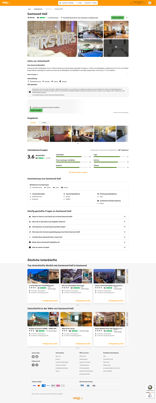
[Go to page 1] (77, 143)
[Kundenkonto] (151, 3)
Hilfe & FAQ (82, 356)
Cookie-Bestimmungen (62, 362)
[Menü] (153, 385)
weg (29, 9)
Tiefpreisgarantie (84, 365)
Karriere (58, 359)
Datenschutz (107, 365)
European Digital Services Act (111, 368)
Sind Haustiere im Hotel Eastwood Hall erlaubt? (49, 227)
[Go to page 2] (78, 143)
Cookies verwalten (61, 365)
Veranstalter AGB (108, 359)
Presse (57, 371)
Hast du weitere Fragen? (40, 247)
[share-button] (127, 18)
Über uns (58, 356)
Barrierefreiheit (107, 371)
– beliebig (70, 3)
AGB (104, 356)
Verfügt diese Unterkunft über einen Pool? (47, 237)
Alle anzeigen (32, 84)
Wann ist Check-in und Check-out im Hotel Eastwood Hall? (52, 216)
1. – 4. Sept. (79, 3)
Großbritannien (38, 9)
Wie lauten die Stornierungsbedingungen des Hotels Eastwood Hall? (56, 232)
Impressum (106, 362)
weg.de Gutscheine (84, 362)
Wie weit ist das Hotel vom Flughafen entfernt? (48, 222)
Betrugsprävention (84, 374)
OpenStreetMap (124, 112)
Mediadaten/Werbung (62, 368)
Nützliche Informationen (86, 371)
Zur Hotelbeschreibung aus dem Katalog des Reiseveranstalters (48, 95)
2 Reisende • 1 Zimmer (90, 3)
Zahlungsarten (83, 359)
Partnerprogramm (84, 368)
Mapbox (117, 112)
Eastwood (65, 3)
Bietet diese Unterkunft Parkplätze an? (46, 242)
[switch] (150, 396)
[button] (52, 39)
